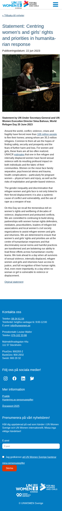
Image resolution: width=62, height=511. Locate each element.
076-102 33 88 (19, 335)
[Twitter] (33, 378)
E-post (5, 440)
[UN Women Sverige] (20, 4)
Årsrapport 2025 (10, 406)
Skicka (9, 468)
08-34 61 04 (17, 318)
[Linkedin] (24, 378)
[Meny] (55, 4)
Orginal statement (14, 282)
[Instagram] (6, 378)
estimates (19, 154)
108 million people (47, 134)
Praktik (6, 396)
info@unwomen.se (20, 325)
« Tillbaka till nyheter (13, 15)
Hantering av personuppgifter (17, 399)
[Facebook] (15, 378)
